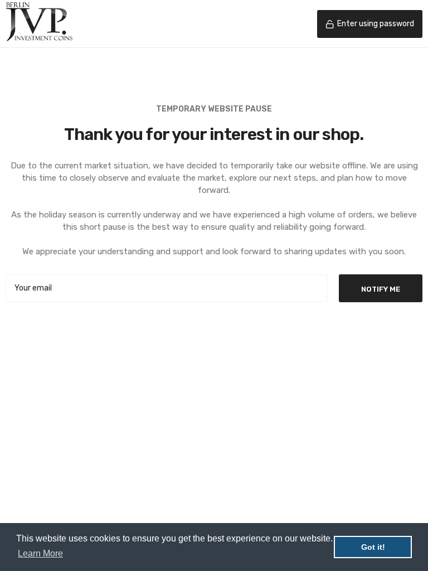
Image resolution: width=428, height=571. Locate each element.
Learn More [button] (40, 553)
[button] (369, 24)
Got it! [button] (373, 547)
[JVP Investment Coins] (39, 24)
